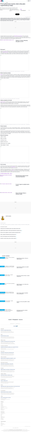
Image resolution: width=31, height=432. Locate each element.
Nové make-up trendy (12, 341)
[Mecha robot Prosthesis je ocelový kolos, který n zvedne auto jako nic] (14, 70)
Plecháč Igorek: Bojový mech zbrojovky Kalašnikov (22, 176)
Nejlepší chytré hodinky (3, 358)
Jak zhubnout (2, 341)
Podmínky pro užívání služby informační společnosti (15, 430)
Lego (1, 415)
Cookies (28, 430)
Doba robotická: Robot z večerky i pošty (21, 194)
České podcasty (2, 423)
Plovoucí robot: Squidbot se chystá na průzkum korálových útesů (10, 232)
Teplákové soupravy (2, 417)
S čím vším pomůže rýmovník (16, 386)
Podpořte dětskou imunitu (3, 386)
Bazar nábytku (2, 419)
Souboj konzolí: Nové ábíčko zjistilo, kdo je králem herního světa (10, 228)
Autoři (10, 319)
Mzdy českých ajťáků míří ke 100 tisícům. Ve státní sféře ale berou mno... (7, 366)
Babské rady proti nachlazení (10, 386)
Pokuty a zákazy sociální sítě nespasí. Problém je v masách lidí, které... (7, 332)
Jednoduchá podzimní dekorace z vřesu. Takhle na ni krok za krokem (7, 349)
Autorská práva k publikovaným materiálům (6, 430)
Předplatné (15, 319)
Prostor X (2, 397)
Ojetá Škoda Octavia (3, 409)
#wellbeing (4, 380)
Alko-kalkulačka (2, 352)
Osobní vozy (2, 404)
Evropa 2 (1, 425)
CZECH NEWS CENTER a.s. (11, 429)
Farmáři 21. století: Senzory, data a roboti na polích (8, 238)
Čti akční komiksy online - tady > (6, 173)
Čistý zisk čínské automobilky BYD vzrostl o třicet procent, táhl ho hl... (7, 365)
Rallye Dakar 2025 (7, 352)
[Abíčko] (2, 1)
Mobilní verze (18, 323)
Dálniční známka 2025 (11, 352)
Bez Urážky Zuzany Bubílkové (3, 398)
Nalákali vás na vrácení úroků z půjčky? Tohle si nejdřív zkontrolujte (7, 342)
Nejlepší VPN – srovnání (13, 358)
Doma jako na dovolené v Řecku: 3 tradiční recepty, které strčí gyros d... (7, 370)
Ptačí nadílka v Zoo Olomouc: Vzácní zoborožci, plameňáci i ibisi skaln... (7, 394)
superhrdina (9, 224)
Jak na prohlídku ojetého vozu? (4, 406)
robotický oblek (27, 224)
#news (7, 380)
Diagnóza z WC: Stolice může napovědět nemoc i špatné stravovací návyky (8, 387)
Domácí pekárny (8, 369)
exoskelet (16, 224)
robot (1, 224)
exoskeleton (12, 224)
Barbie (1, 414)
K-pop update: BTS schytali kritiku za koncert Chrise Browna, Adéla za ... (7, 381)
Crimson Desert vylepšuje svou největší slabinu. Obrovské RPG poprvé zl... (8, 393)
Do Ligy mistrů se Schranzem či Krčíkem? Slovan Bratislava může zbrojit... (7, 337)
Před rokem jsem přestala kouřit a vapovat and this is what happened (7, 382)
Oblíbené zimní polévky (3, 369)
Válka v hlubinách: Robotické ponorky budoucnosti (8, 234)
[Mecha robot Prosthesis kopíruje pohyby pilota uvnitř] (14, 97)
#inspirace (2, 380)
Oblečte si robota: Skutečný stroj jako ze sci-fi (22, 41)
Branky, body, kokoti (5, 397)
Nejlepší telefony (8, 358)
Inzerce (21, 319)
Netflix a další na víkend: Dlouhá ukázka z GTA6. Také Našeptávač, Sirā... (7, 360)
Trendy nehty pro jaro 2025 (7, 341)
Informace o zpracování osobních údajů (23, 430)
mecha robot (23, 224)
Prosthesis (19, 224)
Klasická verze (13, 323)
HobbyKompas (2, 407)
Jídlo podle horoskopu (12, 369)
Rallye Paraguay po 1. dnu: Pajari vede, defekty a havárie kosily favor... (7, 353)
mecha (6, 224)
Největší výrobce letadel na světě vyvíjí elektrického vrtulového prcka (10, 230)
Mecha (1, 74)
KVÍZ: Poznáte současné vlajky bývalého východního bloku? (6, 377)
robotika (3, 224)
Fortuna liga (9, 397)
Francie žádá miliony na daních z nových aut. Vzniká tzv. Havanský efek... (7, 354)
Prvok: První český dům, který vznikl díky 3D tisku (8, 236)
